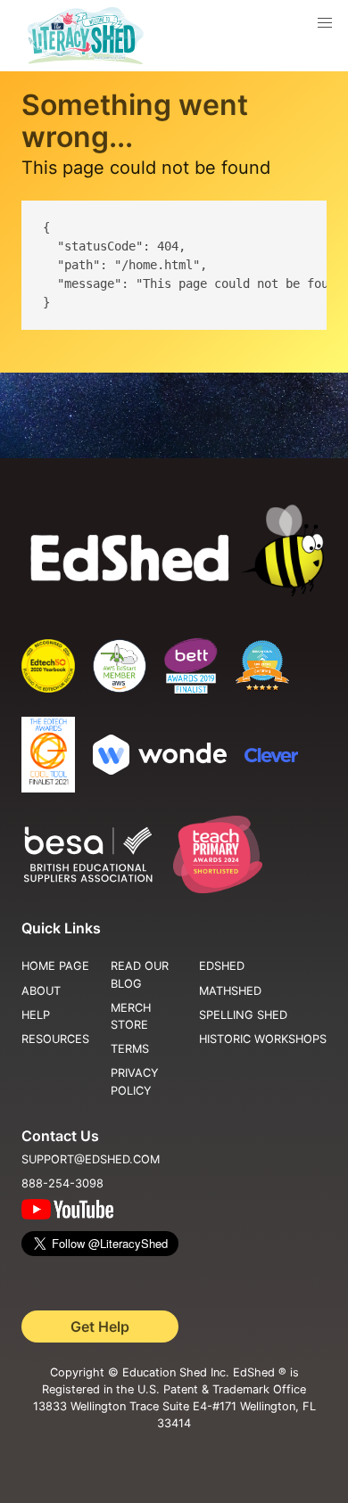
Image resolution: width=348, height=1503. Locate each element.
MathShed (230, 991)
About (41, 991)
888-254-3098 (62, 1183)
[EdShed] (174, 551)
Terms (130, 1048)
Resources (55, 1039)
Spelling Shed (243, 1015)
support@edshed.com (90, 1159)
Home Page (55, 966)
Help (35, 1015)
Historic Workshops (263, 1039)
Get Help (99, 1326)
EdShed (221, 966)
